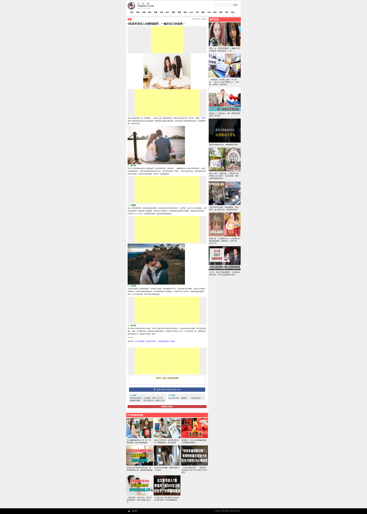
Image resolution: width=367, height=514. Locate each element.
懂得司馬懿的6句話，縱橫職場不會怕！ (224, 145)
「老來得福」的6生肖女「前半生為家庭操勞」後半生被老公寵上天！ (139, 500)
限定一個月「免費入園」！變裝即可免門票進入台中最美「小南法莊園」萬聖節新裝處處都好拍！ (223, 176)
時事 (143, 12)
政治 (132, 12)
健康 (179, 12)
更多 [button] (232, 12)
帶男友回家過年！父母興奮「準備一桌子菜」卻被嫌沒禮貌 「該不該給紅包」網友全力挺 (147, 399)
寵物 (203, 12)
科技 (161, 12)
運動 (173, 12)
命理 (214, 12)
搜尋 (235, 5)
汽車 (209, 12)
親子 (167, 12)
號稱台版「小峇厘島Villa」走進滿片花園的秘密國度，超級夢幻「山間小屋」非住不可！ (224, 241)
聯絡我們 (134, 511)
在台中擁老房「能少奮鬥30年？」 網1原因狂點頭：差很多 (155, 341)
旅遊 (220, 12)
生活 (191, 12)
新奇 (185, 12)
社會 (197, 12)
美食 (226, 12)
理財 (137, 12)
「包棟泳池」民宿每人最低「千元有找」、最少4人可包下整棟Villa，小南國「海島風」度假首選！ (224, 82)
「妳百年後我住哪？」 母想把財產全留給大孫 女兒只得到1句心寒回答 (194, 470)
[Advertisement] (167, 39)
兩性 (149, 12)
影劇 (155, 12)
